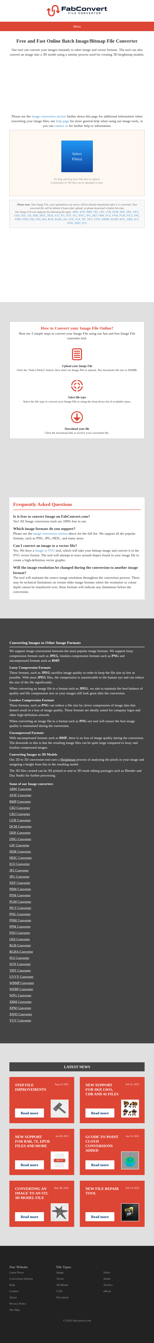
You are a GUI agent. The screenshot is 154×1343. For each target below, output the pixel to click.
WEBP (114, 219)
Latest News (16, 1272)
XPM (70, 223)
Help (12, 1284)
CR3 (101, 212)
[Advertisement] (41, 84)
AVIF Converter (20, 795)
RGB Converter (20, 945)
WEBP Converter (21, 989)
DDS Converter (20, 833)
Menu (77, 26)
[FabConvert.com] (77, 10)
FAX (23, 215)
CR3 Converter (19, 814)
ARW (75, 212)
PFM (115, 215)
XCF (136, 219)
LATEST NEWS (77, 1067)
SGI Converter (19, 958)
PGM (122, 215)
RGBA (58, 219)
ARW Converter (20, 789)
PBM (101, 215)
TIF (83, 219)
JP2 (74, 215)
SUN (71, 219)
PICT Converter (20, 908)
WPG (122, 219)
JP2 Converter (19, 870)
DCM (115, 212)
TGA (77, 219)
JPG (88, 215)
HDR (35, 215)
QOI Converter (19, 939)
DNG (129, 212)
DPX (135, 212)
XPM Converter (20, 1008)
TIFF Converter (20, 970)
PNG (136, 215)
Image (60, 1272)
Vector (60, 1278)
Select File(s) (77, 156)
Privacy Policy (17, 1303)
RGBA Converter (21, 952)
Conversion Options (21, 1278)
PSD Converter (19, 933)
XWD (77, 223)
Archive (108, 1284)
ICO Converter (19, 864)
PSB (31, 219)
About (13, 1297)
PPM (25, 219)
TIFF (89, 219)
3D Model (62, 1284)
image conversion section (49, 116)
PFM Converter (20, 895)
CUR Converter (20, 820)
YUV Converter (20, 1020)
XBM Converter (20, 1002)
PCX (108, 215)
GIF (29, 215)
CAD (59, 1291)
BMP (89, 212)
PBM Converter (20, 889)
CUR (108, 212)
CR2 (95, 212)
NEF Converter (19, 883)
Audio (107, 1278)
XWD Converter (20, 1014)
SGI (65, 219)
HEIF (50, 215)
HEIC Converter (20, 858)
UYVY (97, 219)
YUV (84, 223)
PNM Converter (20, 920)
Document (62, 1297)
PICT (129, 215)
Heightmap (67, 759)
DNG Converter (20, 839)
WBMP (105, 219)
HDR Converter (20, 851)
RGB (50, 219)
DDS (122, 212)
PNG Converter (20, 914)
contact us (61, 126)
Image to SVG (45, 550)
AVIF (82, 212)
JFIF (68, 215)
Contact (13, 1291)
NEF (94, 215)
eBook (107, 1291)
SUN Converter (20, 964)
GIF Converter (19, 845)
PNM (17, 219)
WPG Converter (20, 995)
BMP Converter (20, 801)
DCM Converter (20, 826)
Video (106, 1272)
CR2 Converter (19, 808)
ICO (57, 215)
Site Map (14, 1309)
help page (62, 121)
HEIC (43, 215)
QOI (44, 219)
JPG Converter (19, 876)
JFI (62, 215)
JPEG (81, 215)
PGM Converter (20, 902)
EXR (16, 215)
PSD (37, 219)
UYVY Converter (21, 977)
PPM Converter (20, 926)
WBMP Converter (21, 983)
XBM (129, 219)
